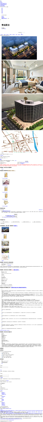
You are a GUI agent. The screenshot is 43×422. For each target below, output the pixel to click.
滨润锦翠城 (1, 410)
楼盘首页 (2, 34)
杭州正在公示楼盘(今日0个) (3, 3)
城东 (3, 357)
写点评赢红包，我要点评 (6, 330)
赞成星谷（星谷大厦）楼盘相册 (9, 412)
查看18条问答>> (16, 269)
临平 (2, 9)
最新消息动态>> (41, 209)
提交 (2, 363)
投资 (6, 353)
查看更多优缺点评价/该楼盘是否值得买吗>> (19, 287)
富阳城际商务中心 (13, 410)
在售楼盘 (1, 409)
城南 (4, 357)
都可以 (11, 357)
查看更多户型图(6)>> (11, 170)
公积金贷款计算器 (4, 394)
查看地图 (15, 160)
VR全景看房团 (3, 396)
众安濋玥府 (9, 410)
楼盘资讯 (19, 34)
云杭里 (6, 410)
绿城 (2, 11)
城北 (8, 357)
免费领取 (2, 377)
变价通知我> (1, 155)
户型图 (16, 34)
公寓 (2, 28)
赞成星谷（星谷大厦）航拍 (6, 413)
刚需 (3, 353)
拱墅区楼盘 (3, 17)
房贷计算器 (3, 392)
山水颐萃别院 (23, 410)
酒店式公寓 (3, 402)
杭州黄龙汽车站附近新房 (28, 410)
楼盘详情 (7, 34)
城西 (6, 357)
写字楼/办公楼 (3, 404)
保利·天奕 (4, 410)
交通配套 (10, 34)
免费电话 (7, 380)
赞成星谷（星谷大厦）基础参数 (13, 413)
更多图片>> (16, 225)
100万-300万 (7, 355)
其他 (8, 353)
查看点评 (22, 163)
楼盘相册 (13, 34)
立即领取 (1, 390)
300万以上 (10, 355)
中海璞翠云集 (16, 410)
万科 (2, 12)
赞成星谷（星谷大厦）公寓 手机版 (7, 408)
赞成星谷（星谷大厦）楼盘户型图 (25, 413)
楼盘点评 (22, 34)
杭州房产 (3, 16)
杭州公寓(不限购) (2, 5)
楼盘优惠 (3, 400)
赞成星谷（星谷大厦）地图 (32, 413)
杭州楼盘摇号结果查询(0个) (3, 4)
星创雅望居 (20, 410)
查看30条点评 (1, 330)
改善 (4, 353)
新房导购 (3, 399)
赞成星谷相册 (19, 413)
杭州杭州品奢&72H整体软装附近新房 (35, 410)
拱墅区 (5, 28)
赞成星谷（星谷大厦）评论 (38, 413)
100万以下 (3, 355)
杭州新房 (1, 2)
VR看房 (5, 34)
